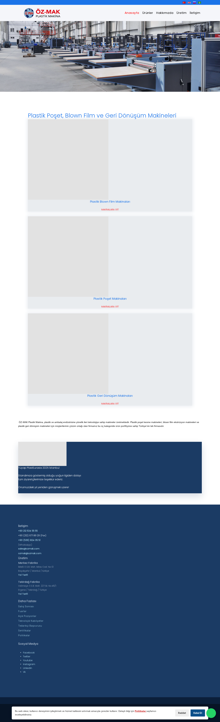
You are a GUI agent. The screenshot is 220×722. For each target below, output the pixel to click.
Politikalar (24, 635)
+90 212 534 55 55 (28, 530)
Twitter (26, 656)
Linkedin (27, 668)
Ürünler (147, 13)
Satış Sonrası (26, 606)
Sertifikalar (24, 630)
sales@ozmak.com (28, 548)
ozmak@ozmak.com (29, 553)
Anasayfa (132, 13)
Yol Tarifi (23, 575)
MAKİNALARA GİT (110, 209)
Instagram (29, 664)
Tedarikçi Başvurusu (30, 625)
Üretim (182, 13)
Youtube (28, 660)
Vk (24, 672)
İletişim (195, 13)
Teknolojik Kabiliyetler (30, 621)
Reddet (182, 713)
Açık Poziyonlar (27, 616)
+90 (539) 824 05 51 (29, 540)
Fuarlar (22, 611)
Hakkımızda (164, 13)
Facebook (29, 652)
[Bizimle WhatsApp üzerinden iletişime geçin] (211, 713)
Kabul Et (197, 713)
